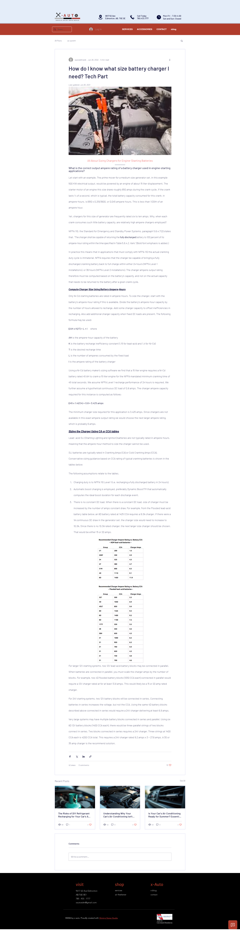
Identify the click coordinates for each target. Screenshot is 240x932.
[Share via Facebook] (70, 756)
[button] (181, 41)
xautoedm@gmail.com (86, 902)
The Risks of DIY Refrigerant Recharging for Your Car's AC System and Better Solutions (74, 815)
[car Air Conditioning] (75, 797)
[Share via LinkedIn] (83, 756)
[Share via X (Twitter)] (76, 756)
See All (182, 780)
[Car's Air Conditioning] (120, 797)
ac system (71, 40)
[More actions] (169, 59)
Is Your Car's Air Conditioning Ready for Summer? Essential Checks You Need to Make (164, 815)
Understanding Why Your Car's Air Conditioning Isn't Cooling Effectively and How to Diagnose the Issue (118, 815)
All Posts (58, 40)
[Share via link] (90, 756)
